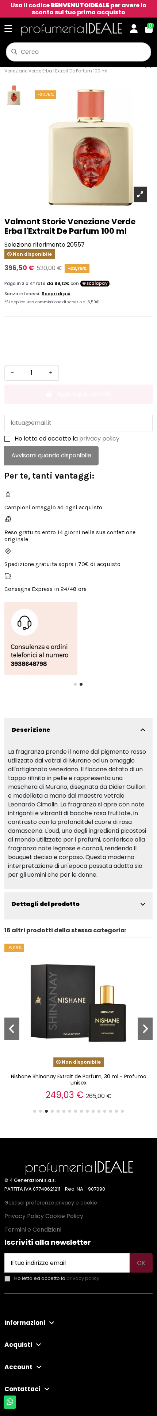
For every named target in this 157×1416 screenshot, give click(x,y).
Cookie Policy (64, 1216)
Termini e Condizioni (32, 1229)
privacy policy (99, 438)
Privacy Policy (24, 1216)
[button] (75, 684)
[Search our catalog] (14, 51)
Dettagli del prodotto (46, 904)
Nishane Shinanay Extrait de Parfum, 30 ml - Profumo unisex (78, 1079)
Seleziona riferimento (34, 244)
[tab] (78, 730)
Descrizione (31, 730)
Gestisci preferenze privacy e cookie (50, 1202)
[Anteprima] (146, 954)
